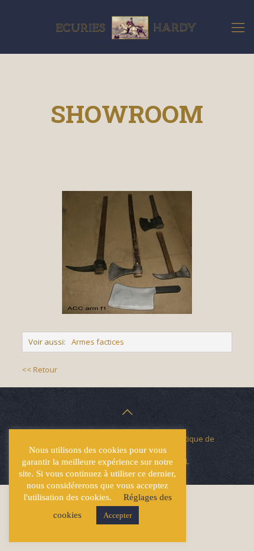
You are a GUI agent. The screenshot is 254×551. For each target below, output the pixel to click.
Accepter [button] (117, 515)
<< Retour (39, 369)
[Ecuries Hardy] (127, 26)
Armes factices (97, 341)
